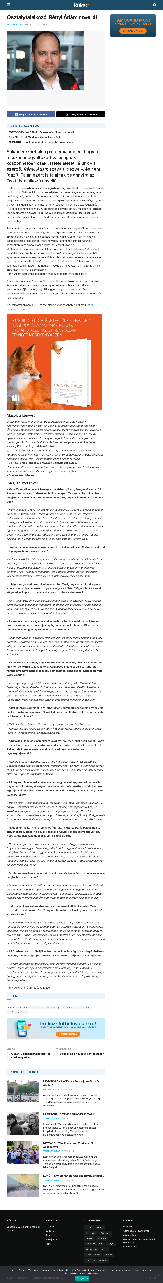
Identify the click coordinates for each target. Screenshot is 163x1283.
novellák (38, 1007)
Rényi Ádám (23, 1007)
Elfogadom (82, 1278)
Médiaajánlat (130, 1235)
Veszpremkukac (15, 24)
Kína (101, 1244)
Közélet (49, 1226)
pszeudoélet (69, 1007)
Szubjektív (51, 1239)
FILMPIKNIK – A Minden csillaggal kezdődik (35, 137)
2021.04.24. (35, 24)
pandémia (85, 1007)
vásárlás (103, 1260)
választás (90, 1260)
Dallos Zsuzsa (51, 1089)
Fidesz (100, 1227)
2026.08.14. (68, 1151)
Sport (48, 1235)
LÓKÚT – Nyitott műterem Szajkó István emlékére (73, 1175)
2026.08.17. (68, 1118)
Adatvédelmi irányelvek (136, 1231)
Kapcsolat (128, 1226)
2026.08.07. (69, 1180)
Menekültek (91, 1249)
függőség (106, 1233)
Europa (89, 1227)
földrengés (91, 1233)
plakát (105, 1249)
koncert (102, 1238)
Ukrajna (108, 1255)
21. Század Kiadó (17, 1012)
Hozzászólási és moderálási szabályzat (139, 1240)
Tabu (48, 1243)
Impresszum (130, 1246)
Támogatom (134, 31)
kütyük (111, 1244)
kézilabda (90, 1244)
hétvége (89, 1238)
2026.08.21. (67, 1089)
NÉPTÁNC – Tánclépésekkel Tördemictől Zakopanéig (41, 141)
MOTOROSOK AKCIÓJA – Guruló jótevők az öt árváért (41, 132)
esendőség (53, 1007)
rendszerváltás (93, 1255)
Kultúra (47, 24)
